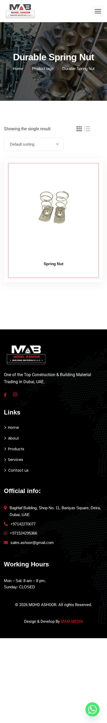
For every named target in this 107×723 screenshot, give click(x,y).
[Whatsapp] (92, 709)
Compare (89, 170)
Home (18, 68)
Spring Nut (53, 264)
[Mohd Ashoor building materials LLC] (20, 11)
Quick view (89, 194)
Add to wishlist (89, 182)
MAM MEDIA (72, 621)
